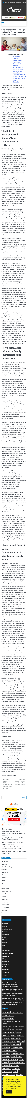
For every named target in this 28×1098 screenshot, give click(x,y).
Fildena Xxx (6, 1056)
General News (5, 888)
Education (4, 877)
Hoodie (22, 1059)
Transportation (7, 1071)
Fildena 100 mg (15, 1038)
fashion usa (6, 1035)
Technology (4, 910)
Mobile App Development (17, 1062)
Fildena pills (6, 1053)
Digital (3, 875)
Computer (4, 869)
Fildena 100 (6, 1038)
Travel (15, 1071)
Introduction (16, 56)
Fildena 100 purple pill (9, 1041)
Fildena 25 (20, 1035)
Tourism (3, 913)
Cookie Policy (13, 1088)
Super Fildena (14, 1065)
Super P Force (6, 1068)
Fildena (13, 1035)
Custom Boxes (7, 1026)
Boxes (13, 1012)
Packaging (6, 1065)
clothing (11, 1015)
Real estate (4, 899)
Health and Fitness (6, 891)
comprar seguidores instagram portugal (12, 1022)
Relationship (12, 775)
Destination (4, 872)
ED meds (5, 1029)
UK (17, 1074)
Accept (9, 1092)
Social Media (5, 907)
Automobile (4, 861)
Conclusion (16, 82)
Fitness (13, 1056)
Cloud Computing (6, 867)
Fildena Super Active (17, 1053)
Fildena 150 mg (15, 1044)
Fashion (3, 880)
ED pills (12, 1029)
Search (3, 794)
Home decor (14, 1059)
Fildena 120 (20, 1041)
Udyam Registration (9, 1074)
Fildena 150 (6, 1044)
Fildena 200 (6, 1047)
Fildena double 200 (17, 1047)
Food (2, 883)
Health (19, 1056)
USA (21, 1074)
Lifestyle (3, 896)
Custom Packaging (18, 1026)
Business (4, 864)
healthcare (6, 1059)
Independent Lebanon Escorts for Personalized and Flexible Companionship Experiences (13, 833)
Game (3, 886)
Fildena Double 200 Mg (9, 1050)
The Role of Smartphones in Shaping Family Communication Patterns (17, 62)
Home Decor (5, 894)
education (19, 1029)
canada (5, 1015)
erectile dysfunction (8, 1032)
